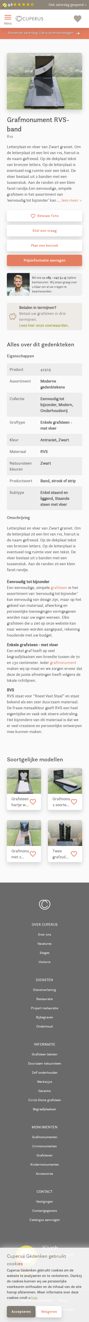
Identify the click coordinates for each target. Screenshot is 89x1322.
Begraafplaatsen (44, 1109)
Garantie (44, 1091)
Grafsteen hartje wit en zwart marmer (20, 802)
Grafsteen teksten (44, 1054)
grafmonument (63, 662)
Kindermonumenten (44, 1164)
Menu (7, 19)
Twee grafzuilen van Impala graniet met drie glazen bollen (61, 854)
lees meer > (72, 200)
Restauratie (44, 999)
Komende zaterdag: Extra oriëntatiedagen (44, 33)
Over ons (44, 934)
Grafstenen (44, 1155)
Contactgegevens (44, 1210)
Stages (45, 952)
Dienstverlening (44, 989)
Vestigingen (44, 1201)
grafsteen (59, 587)
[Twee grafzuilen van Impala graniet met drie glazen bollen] (65, 833)
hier (34, 1297)
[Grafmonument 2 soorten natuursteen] (65, 781)
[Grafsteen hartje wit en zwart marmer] (24, 781)
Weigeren (49, 1311)
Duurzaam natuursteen (44, 1063)
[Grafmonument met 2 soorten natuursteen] (24, 833)
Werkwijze (44, 1081)
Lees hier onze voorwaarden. (44, 325)
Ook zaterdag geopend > (68, 5)
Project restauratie (44, 1008)
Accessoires (44, 1173)
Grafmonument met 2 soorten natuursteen (20, 854)
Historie (44, 962)
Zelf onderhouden (45, 1072)
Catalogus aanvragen (44, 1220)
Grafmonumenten (44, 1137)
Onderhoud (44, 1026)
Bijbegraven (44, 1017)
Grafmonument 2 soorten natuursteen (61, 802)
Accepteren (21, 1311)
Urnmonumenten (44, 1146)
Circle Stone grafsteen (44, 1100)
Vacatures (44, 943)
